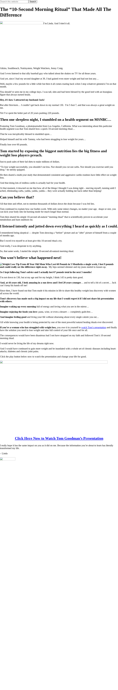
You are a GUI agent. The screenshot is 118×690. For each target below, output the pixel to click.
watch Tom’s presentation (93, 327)
